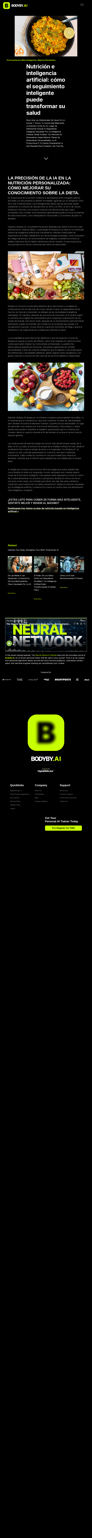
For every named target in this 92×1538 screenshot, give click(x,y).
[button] (83, 5)
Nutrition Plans (15, 805)
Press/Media (39, 794)
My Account (64, 790)
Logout (12, 808)
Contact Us (64, 801)
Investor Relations (41, 801)
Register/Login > (16, 790)
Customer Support (66, 794)
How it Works (14, 798)
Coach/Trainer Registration (19, 794)
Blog (36, 798)
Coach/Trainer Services (68, 798)
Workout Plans (15, 801)
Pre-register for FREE (63, 828)
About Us (38, 790)
